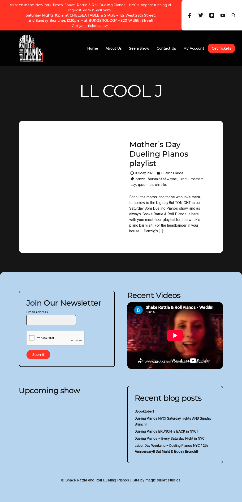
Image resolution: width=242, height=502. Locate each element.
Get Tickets (221, 48)
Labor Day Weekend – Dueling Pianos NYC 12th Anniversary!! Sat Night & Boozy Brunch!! (171, 448)
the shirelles (159, 185)
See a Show (139, 48)
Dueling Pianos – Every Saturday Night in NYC (170, 438)
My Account (193, 48)
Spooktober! (144, 411)
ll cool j (184, 179)
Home (92, 48)
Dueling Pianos (172, 173)
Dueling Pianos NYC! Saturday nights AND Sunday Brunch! (173, 421)
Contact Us (166, 48)
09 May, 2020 (145, 173)
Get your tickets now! (90, 26)
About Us (113, 48)
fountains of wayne (162, 179)
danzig (140, 179)
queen (142, 185)
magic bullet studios (163, 480)
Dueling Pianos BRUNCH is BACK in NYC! (166, 431)
